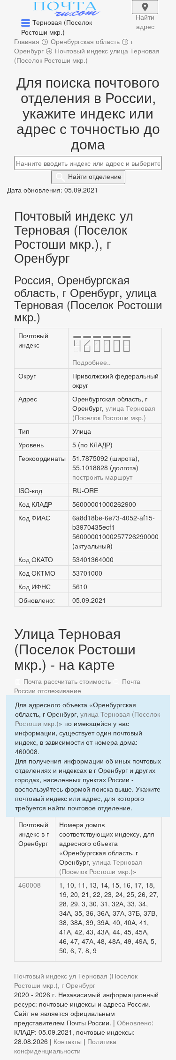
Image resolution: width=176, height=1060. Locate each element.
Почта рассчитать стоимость (66, 681)
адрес (145, 13)
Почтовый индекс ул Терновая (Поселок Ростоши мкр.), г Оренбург (76, 980)
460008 (29, 885)
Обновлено (134, 1022)
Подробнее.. (91, 362)
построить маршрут (102, 477)
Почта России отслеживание (77, 685)
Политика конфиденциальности (65, 1046)
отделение (95, 176)
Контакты (68, 1041)
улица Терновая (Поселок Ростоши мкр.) (113, 412)
